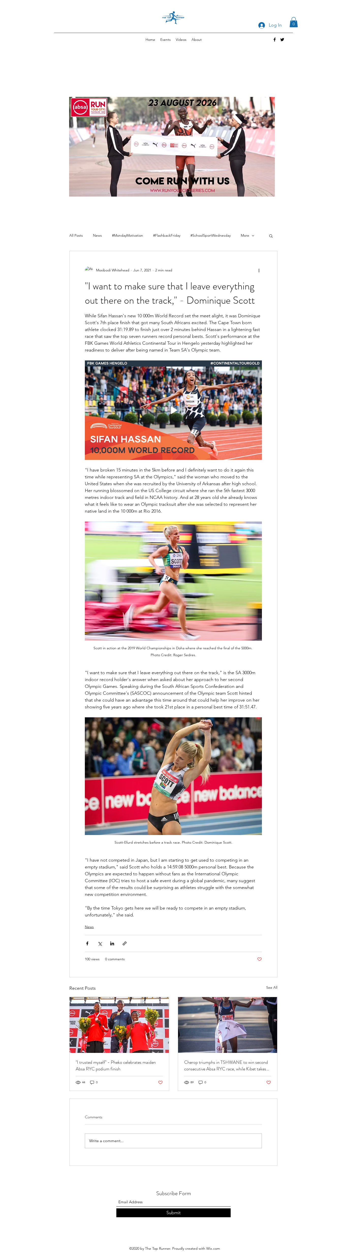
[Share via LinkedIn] (112, 943)
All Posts (76, 235)
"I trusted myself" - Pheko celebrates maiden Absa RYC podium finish (116, 1065)
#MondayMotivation (127, 235)
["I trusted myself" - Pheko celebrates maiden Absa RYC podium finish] (119, 1025)
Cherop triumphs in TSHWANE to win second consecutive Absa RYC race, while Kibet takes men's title (226, 1065)
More (245, 235)
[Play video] (173, 410)
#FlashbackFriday (166, 235)
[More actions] (259, 270)
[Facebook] (274, 39)
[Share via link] (124, 943)
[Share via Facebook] (87, 943)
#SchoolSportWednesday (211, 235)
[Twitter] (282, 39)
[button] (293, 22)
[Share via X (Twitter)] (99, 943)
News (97, 235)
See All (271, 987)
